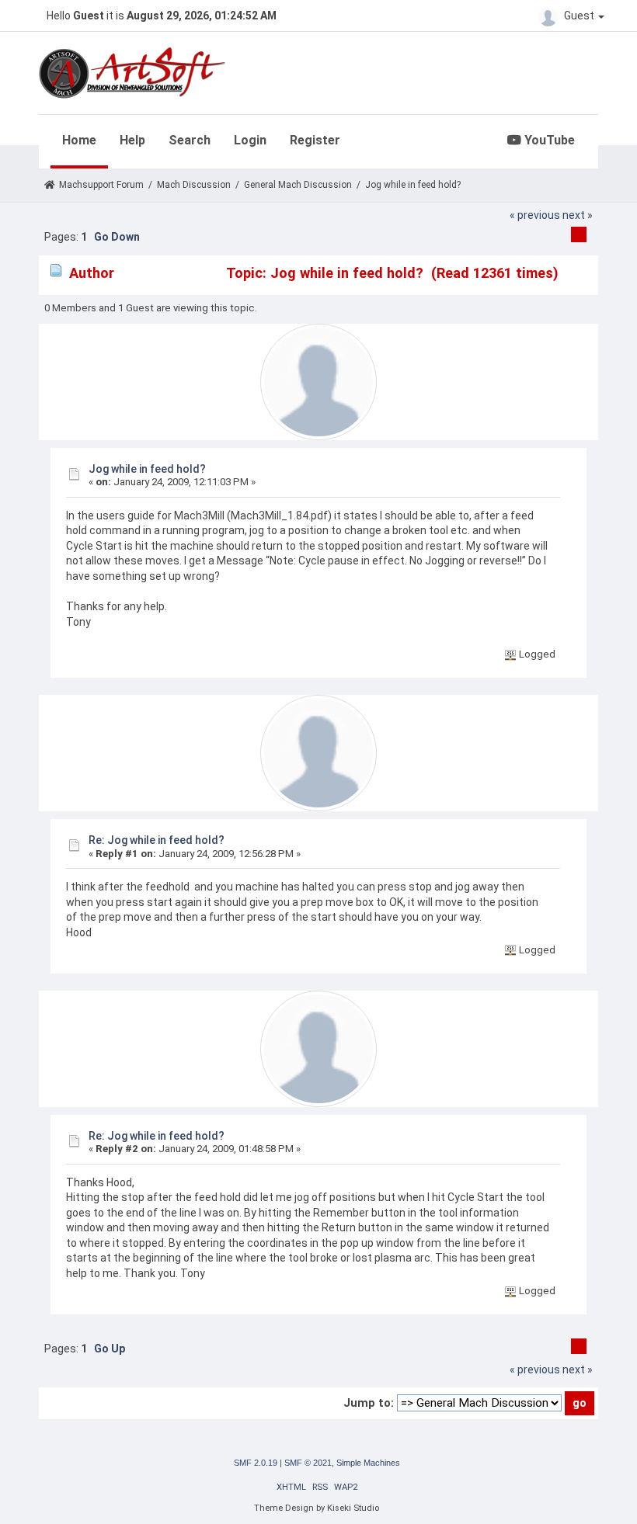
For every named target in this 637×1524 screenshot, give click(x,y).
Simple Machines (368, 1462)
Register (315, 140)
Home (79, 140)
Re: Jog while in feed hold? (157, 840)
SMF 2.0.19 (255, 1462)
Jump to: (368, 1403)
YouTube (548, 140)
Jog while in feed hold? (147, 469)
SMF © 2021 (308, 1462)
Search (190, 140)
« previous (535, 215)
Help (132, 140)
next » (577, 215)
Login (250, 140)
